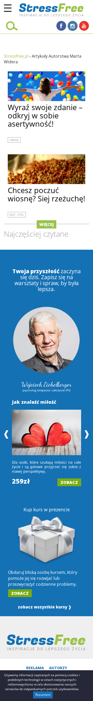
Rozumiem (43, 694)
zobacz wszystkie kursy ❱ (45, 607)
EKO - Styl (17, 215)
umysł (14, 140)
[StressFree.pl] (39, 9)
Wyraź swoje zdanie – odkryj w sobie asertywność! (45, 115)
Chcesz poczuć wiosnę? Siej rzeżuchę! (46, 194)
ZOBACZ (69, 482)
